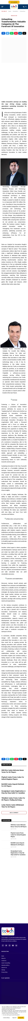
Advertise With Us (5, 965)
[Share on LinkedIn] (20, 33)
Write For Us (4, 967)
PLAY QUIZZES (14, 2)
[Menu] (2, 6)
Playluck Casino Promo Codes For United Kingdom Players (18, 834)
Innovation (14, 15)
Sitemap (3, 969)
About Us (3, 958)
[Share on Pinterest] (16, 33)
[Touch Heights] (14, 6)
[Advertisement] (14, 82)
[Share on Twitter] (7, 33)
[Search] (26, 6)
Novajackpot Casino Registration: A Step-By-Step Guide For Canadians (18, 852)
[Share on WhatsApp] (12, 33)
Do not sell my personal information (11, 1014)
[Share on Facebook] (3, 33)
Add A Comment (14, 812)
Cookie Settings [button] (6, 1017)
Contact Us (3, 960)
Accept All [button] (21, 1017)
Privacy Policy (4, 972)
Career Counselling (5, 963)
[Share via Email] (24, 33)
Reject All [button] (14, 1017)
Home (2, 956)
